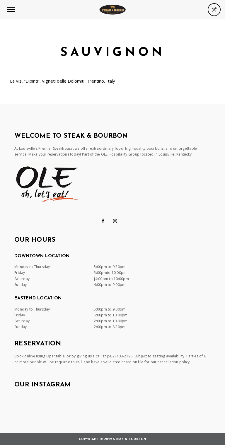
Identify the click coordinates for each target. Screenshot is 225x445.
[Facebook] (103, 221)
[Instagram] (115, 221)
